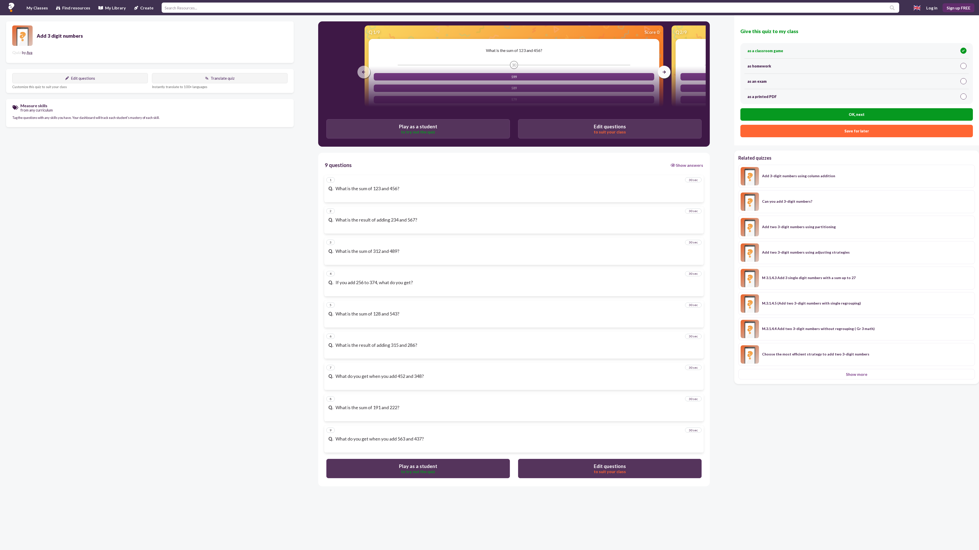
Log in (931, 7)
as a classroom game (765, 51)
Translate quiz (223, 78)
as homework (759, 66)
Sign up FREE (958, 7)
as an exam (757, 81)
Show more (856, 374)
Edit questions (83, 78)
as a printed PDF (762, 96)
